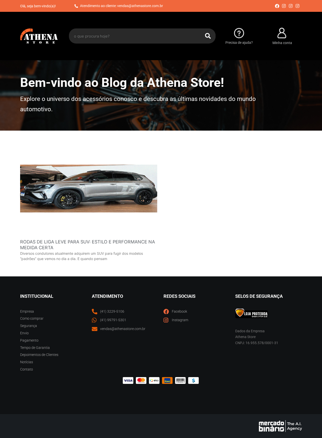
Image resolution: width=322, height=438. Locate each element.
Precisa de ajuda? (239, 43)
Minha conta (282, 43)
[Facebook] (276, 6)
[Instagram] (283, 6)
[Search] (208, 36)
